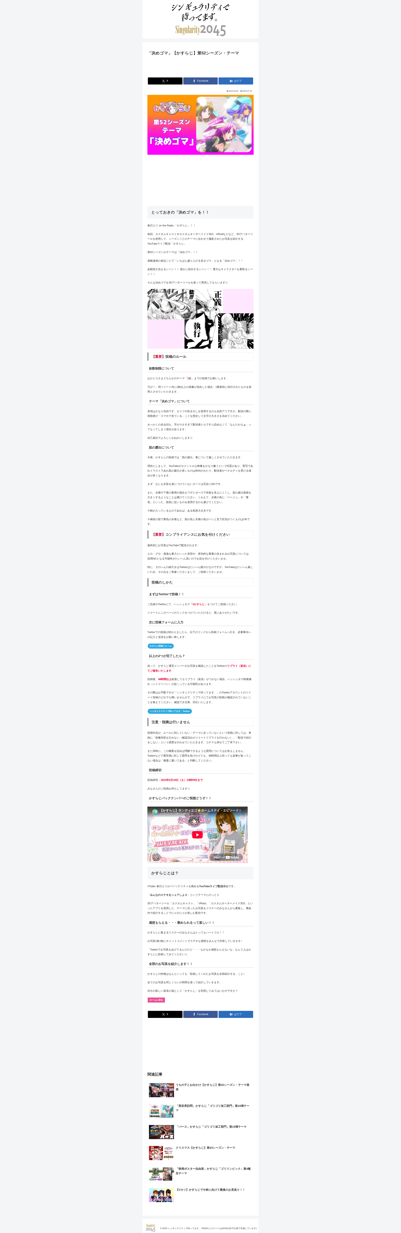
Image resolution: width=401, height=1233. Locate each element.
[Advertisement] (200, 66)
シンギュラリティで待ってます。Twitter (170, 711)
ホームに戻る (156, 1000)
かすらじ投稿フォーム (161, 646)
